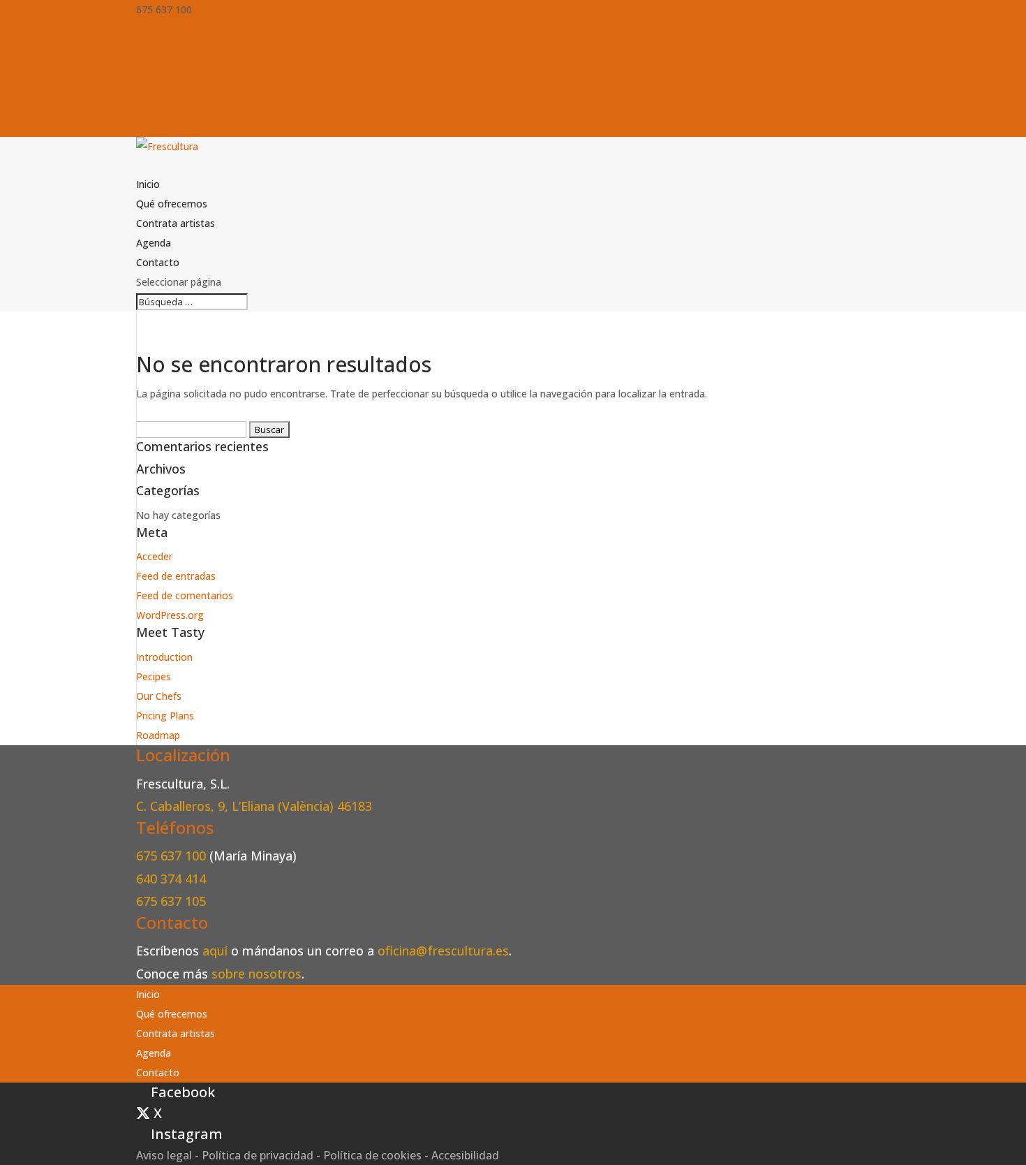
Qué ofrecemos (171, 203)
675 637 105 (171, 901)
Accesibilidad (465, 1155)
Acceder (154, 556)
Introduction (164, 657)
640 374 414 (171, 878)
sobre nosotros (256, 973)
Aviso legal (164, 1155)
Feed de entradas (176, 575)
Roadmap (158, 735)
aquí (215, 950)
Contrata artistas (175, 223)
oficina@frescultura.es (443, 950)
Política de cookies (372, 1155)
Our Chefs (158, 696)
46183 (354, 806)
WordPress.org (170, 615)
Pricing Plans (165, 715)
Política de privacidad (257, 1155)
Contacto (157, 262)
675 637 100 (172, 855)
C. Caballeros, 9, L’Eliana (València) (236, 806)
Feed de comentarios (184, 595)
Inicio (148, 184)
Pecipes (153, 676)
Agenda (153, 242)
